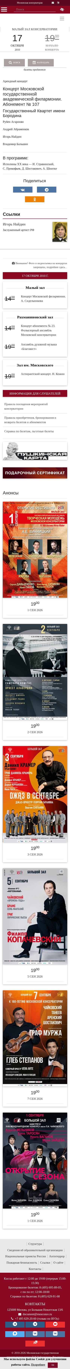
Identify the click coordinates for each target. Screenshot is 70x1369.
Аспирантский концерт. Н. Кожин (43, 374)
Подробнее (38, 1364)
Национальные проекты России (25, 1256)
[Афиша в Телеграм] (35, 1344)
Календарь (42, 62)
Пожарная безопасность (22, 1262)
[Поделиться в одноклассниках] (34, 199)
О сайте (58, 1262)
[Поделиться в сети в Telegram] (46, 190)
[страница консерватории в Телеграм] (15, 1325)
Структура (35, 1243)
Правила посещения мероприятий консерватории (26, 406)
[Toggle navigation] (62, 18)
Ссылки (45, 1262)
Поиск (16, 62)
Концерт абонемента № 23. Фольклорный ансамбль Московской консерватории (38, 330)
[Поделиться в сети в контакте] (22, 190)
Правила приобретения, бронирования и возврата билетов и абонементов (30, 420)
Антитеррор (57, 1256)
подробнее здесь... (57, 267)
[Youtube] (55, 1325)
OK (53, 1365)
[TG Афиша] (35, 1325)
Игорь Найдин (14, 224)
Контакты (35, 1268)
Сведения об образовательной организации (35, 1250)
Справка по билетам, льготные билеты (29, 431)
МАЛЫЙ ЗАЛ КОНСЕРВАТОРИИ (34, 29)
